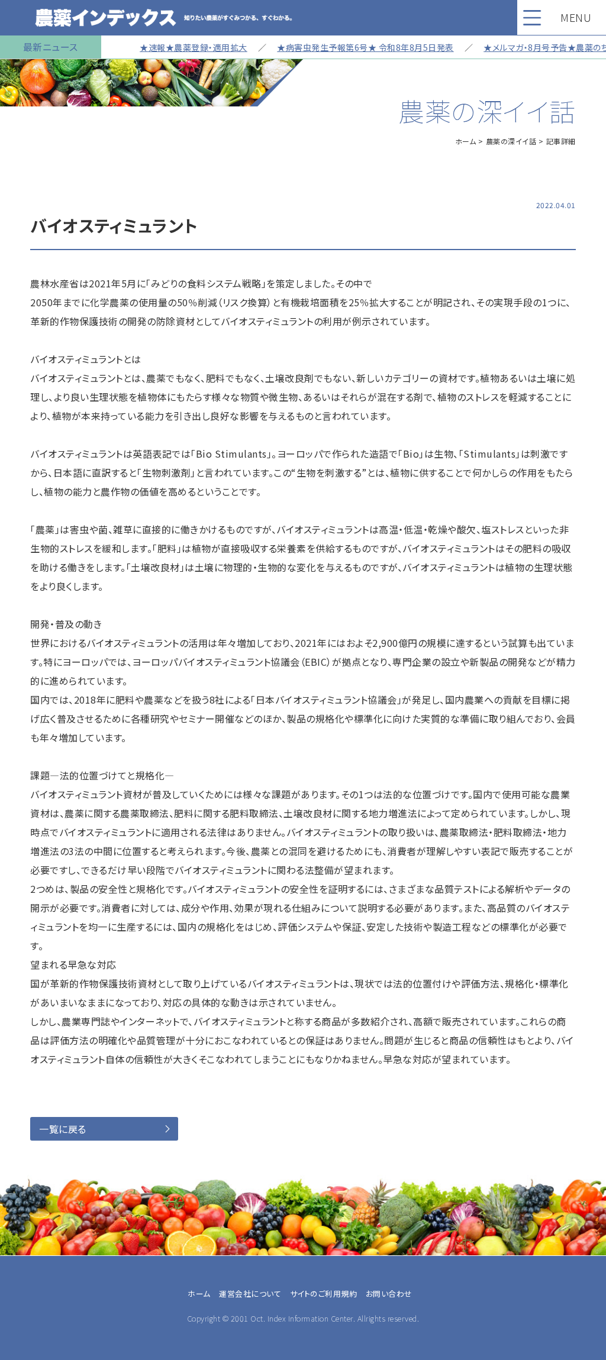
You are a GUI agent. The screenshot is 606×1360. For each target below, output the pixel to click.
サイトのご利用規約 (323, 1293)
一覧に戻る (62, 1129)
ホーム (465, 141)
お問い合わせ (389, 1293)
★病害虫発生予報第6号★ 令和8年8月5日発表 (345, 47)
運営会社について (250, 1293)
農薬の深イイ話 (511, 141)
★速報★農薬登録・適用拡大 (173, 47)
